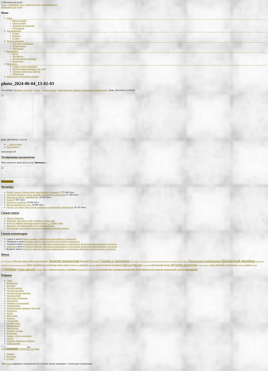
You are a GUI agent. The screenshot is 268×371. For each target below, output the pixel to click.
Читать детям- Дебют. (180, 261)
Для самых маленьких (22, 43)
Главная (10, 354)
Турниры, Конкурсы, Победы (26, 71)
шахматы (192, 269)
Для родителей (14, 31)
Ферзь (161, 261)
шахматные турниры (111, 269)
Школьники (18, 48)
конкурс (84, 265)
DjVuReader (8, 261)
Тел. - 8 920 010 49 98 (30, 5)
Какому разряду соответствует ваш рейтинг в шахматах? (34, 192)
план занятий (217, 265)
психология (231, 265)
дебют (29, 265)
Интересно (12, 64)
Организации (13, 326)
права (9, 363)
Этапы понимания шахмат (17, 265)
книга (77, 265)
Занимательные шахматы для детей (29, 69)
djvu (2, 261)
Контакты (11, 356)
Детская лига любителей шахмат (30, 261)
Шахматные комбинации (204, 261)
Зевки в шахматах (15, 218)
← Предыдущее (14, 144)
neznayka (11, 246)
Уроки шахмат (19, 23)
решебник (240, 265)
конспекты (92, 265)
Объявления (18, 74)
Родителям (12, 333)
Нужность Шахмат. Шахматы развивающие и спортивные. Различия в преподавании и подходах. (70, 244)
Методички (17, 61)
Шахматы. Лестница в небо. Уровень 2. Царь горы (31, 221)
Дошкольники (19, 46)
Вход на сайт (7, 181)
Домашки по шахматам (23, 26)
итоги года (69, 265)
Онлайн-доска (13, 323)
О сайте (16, 38)
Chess (9, 18)
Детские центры (14, 288)
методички (146, 265)
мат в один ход (132, 264)
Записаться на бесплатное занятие (23, 76)
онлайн (200, 265)
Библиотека (12, 51)
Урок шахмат (134, 261)
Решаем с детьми (15, 331)
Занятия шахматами (64, 261)
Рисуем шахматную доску (19, 205)
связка (248, 265)
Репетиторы (12, 328)
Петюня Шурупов (89, 261)
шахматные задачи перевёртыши (88, 270)
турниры (8, 269)
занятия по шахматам (44, 265)
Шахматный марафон (238, 261)
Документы (17, 56)
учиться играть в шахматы (62, 269)
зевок (60, 265)
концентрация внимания (109, 265)
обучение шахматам (184, 264)
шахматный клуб (132, 269)
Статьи (15, 33)
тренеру (254, 265)
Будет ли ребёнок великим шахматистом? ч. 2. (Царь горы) (35, 223)
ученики (39, 270)
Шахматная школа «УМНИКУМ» (23, 197)
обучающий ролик (160, 265)
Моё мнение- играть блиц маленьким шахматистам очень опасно (38, 228)
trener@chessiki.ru (49, 5)
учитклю (45, 270)
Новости (16, 36)
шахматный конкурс (152, 269)
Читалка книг (168, 261)
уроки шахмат (26, 269)
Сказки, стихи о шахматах (24, 66)
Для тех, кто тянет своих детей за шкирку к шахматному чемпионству (40, 207)
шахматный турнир (174, 269)
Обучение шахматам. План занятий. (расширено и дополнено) (36, 195)
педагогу (206, 265)
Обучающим (18, 28)
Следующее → (14, 147)
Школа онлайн (19, 21)
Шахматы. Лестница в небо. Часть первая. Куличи (31, 226)
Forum (10, 200)
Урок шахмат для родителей (149, 261)
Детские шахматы (15, 41)
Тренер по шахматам (16, 202)
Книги (15, 54)
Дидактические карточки (24, 59)
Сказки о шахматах (115, 261)
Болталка (11, 285)
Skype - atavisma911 (10, 5)
